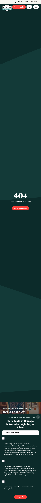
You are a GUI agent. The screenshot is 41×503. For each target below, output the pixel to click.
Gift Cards (33, 2)
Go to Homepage (20, 208)
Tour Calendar (19, 7)
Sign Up (20, 497)
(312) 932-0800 (22, 2)
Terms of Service (26, 487)
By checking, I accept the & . (18, 488)
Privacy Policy (8, 489)
